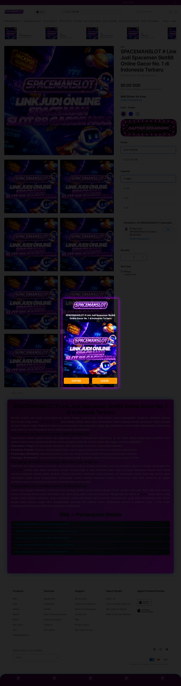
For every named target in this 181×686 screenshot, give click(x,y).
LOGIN (105, 380)
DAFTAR (76, 380)
